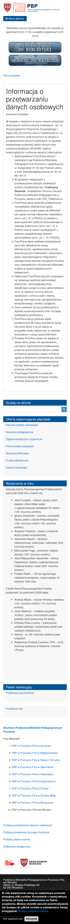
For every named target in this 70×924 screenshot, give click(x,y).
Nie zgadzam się (12, 918)
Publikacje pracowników (20, 693)
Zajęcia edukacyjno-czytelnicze (24, 439)
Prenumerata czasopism (20, 446)
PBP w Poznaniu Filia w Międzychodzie (35, 753)
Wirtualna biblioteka (17, 453)
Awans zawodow (16, 467)
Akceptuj (31, 918)
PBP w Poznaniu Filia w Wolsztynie (32, 802)
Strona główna (11, 75)
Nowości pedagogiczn (19, 432)
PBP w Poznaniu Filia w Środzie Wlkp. (34, 795)
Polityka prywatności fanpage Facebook (26, 832)
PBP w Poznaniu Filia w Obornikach (33, 767)
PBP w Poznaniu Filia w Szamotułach (34, 781)
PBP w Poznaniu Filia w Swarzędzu (32, 774)
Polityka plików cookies (16, 839)
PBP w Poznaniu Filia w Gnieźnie (31, 746)
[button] (15, 18)
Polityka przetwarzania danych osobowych (27, 825)
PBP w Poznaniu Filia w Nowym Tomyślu (36, 760)
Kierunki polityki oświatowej (22, 425)
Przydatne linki (14, 708)
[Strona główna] (33, 8)
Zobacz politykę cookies (33, 911)
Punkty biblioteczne (17, 460)
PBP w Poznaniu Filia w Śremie (30, 788)
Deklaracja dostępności (16, 846)
